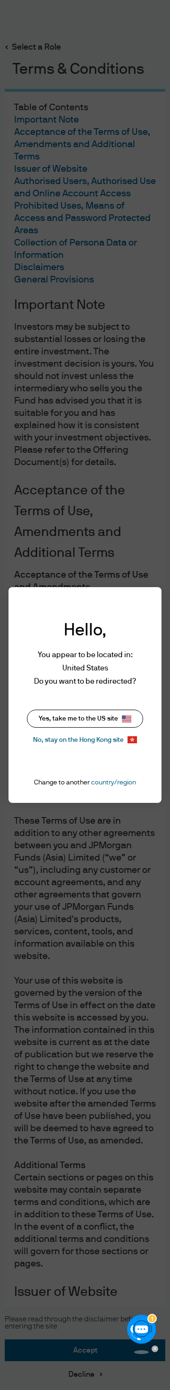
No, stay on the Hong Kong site (78, 740)
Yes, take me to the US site (78, 718)
